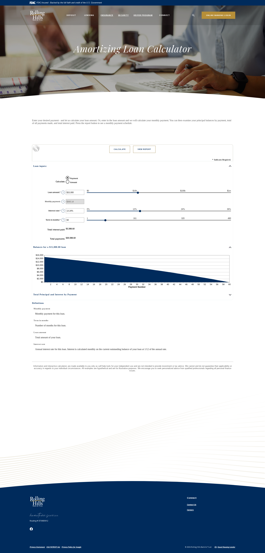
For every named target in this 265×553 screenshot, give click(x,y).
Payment (74, 178)
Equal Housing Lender (226, 547)
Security (123, 15)
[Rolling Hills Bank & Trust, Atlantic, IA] (38, 15)
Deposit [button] (71, 15)
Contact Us (191, 504)
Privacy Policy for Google (71, 547)
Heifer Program (143, 15)
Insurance (107, 15)
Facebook (31, 529)
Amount (73, 182)
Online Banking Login (218, 15)
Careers (190, 510)
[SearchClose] (193, 15)
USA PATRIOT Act (53, 547)
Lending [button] (89, 15)
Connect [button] (164, 15)
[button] (132, 166)
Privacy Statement (37, 547)
